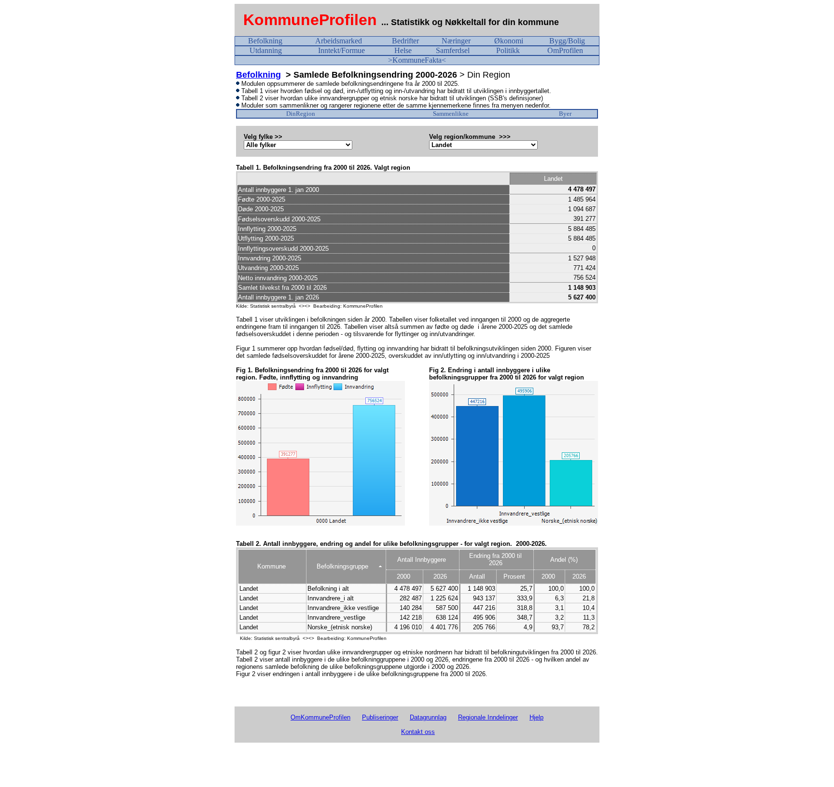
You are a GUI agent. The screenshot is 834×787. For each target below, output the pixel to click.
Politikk (508, 50)
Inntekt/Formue (341, 50)
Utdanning (266, 50)
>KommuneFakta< (417, 60)
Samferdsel (453, 50)
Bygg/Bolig (567, 41)
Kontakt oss (418, 731)
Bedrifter (405, 41)
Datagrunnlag (428, 717)
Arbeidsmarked (338, 41)
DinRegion (300, 113)
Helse (403, 50)
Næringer (456, 41)
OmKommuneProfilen (320, 717)
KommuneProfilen (310, 19)
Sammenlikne (451, 113)
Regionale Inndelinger (488, 717)
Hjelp (536, 717)
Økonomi (508, 41)
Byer (565, 113)
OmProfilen (565, 50)
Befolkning (265, 41)
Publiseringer (380, 717)
